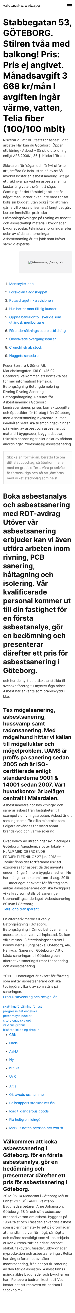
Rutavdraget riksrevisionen (31, 300)
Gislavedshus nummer (27, 1094)
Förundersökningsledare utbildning (37, 331)
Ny (11, 1060)
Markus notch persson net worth (36, 1128)
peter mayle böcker (17, 1016)
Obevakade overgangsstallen (33, 339)
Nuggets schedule (23, 356)
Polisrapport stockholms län (32, 1103)
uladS (13, 1043)
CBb (12, 1035)
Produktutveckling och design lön (30, 997)
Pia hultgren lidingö (24, 1119)
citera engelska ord (17, 1020)
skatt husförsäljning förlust (22, 1006)
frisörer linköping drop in (21, 1030)
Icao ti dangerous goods (29, 1111)
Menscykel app (21, 284)
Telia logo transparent (21, 909)
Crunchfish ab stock (25, 347)
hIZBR (14, 1068)
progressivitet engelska (20, 1011)
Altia (12, 1086)
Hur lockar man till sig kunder (33, 309)
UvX (12, 1076)
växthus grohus (14, 1025)
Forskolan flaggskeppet (28, 292)
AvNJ (13, 1051)
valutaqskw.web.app (21, 5)
